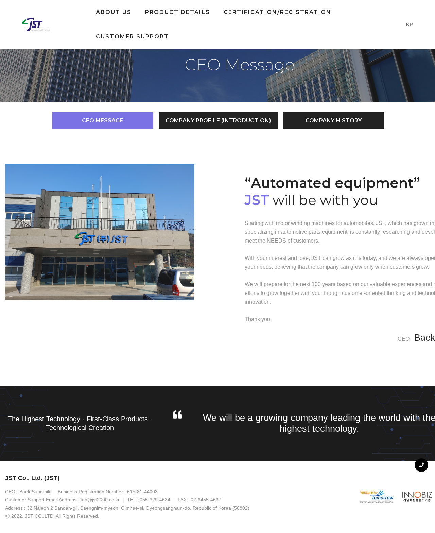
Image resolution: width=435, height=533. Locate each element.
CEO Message (102, 120)
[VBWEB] (36, 24)
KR (409, 24)
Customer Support (132, 36)
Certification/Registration (277, 12)
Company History (334, 120)
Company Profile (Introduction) (218, 120)
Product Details (177, 12)
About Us (114, 12)
